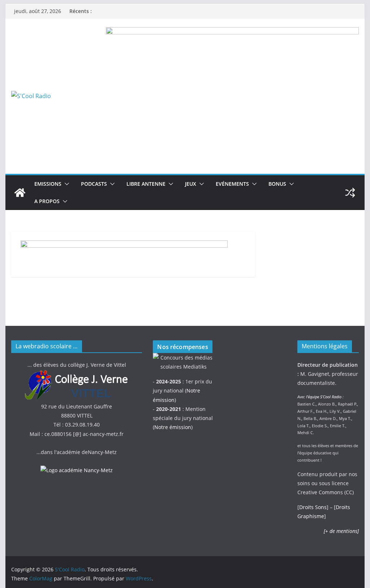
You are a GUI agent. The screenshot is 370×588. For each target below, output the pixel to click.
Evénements (232, 183)
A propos (47, 201)
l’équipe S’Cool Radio (323, 396)
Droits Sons (313, 507)
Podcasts (94, 183)
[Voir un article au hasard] (350, 192)
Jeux (190, 183)
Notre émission (172, 427)
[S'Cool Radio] (20, 192)
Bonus (277, 183)
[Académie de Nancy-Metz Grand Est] (76, 470)
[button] (65, 184)
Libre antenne (145, 183)
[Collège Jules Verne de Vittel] (76, 373)
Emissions (47, 183)
